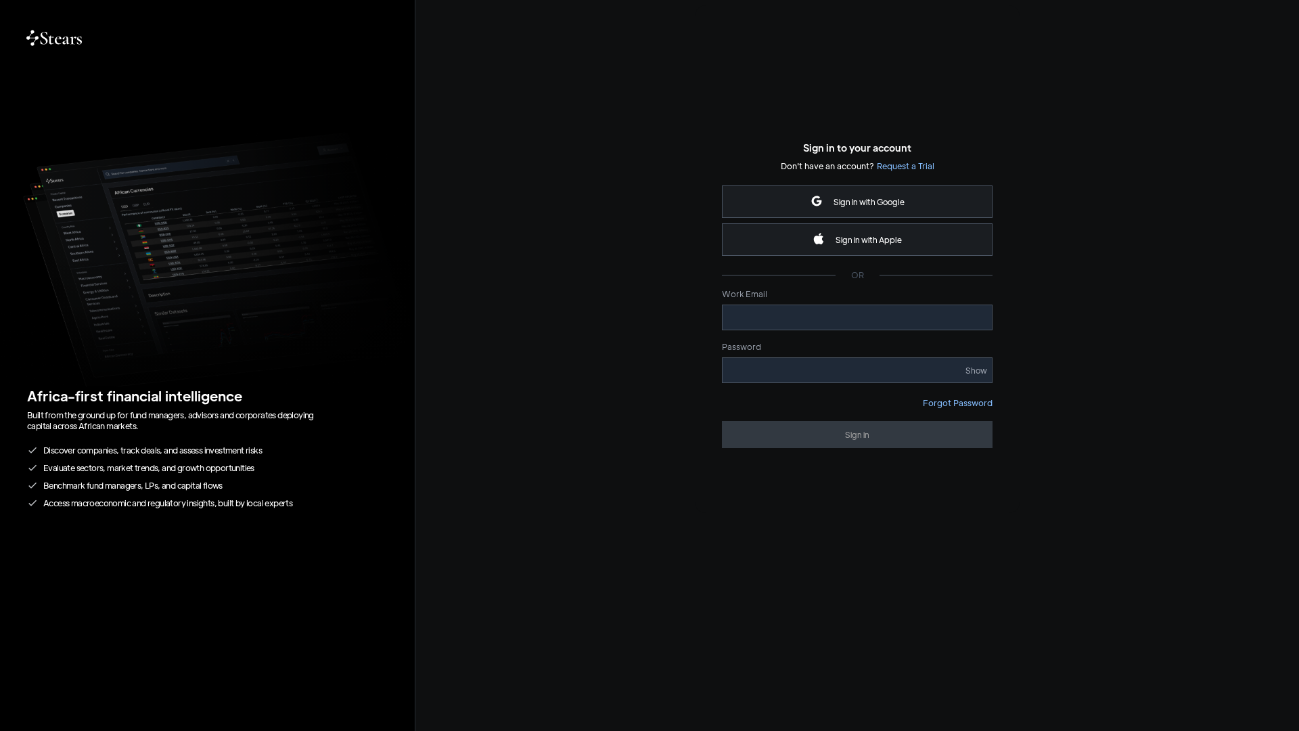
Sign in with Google (869, 201)
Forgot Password (958, 402)
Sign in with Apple (869, 239)
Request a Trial (905, 165)
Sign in (857, 434)
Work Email (744, 293)
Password (741, 346)
